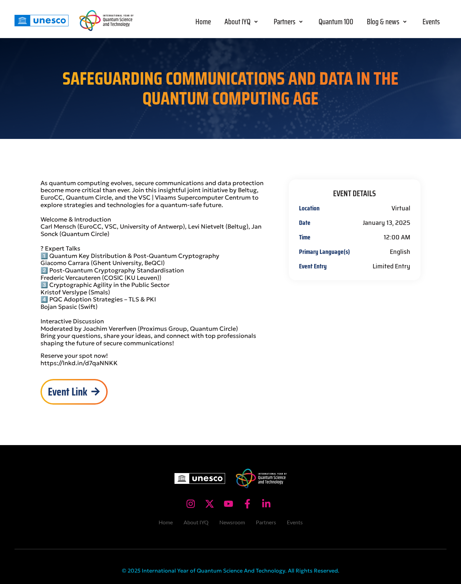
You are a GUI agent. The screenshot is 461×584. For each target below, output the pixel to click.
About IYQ (237, 22)
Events (431, 22)
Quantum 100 (336, 22)
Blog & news (383, 22)
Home (203, 22)
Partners (284, 22)
